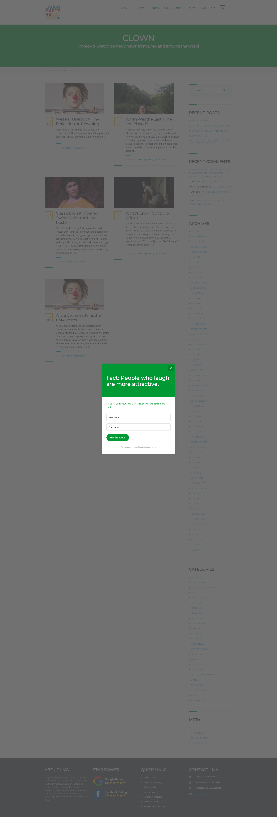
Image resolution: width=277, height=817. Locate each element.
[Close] (171, 368)
